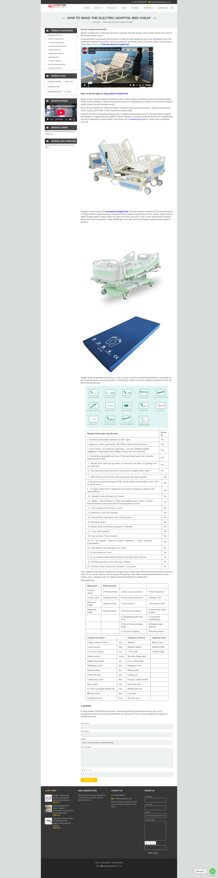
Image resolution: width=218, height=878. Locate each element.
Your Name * (85, 723)
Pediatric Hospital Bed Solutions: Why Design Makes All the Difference (61, 797)
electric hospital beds (55, 39)
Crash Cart (69, 82)
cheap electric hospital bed (116, 93)
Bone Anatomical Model (56, 64)
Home (88, 22)
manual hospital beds (56, 42)
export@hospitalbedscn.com (160, 2)
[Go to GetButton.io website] (212, 875)
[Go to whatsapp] (212, 871)
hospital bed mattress (56, 53)
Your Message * (86, 747)
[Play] (48, 119)
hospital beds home (55, 35)
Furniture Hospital (54, 61)
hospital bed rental (54, 92)
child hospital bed (54, 50)
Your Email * (85, 731)
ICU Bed (67, 92)
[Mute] (70, 119)
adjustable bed (53, 57)
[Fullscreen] (74, 119)
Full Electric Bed (53, 87)
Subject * (84, 739)
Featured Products (55, 68)
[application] (61, 113)
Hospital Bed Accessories (57, 46)
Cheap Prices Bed (54, 82)
